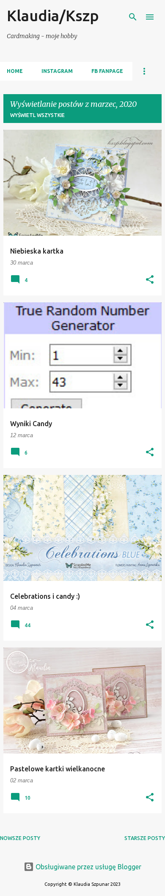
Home (15, 71)
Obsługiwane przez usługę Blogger (87, 867)
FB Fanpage (107, 71)
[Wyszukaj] (133, 17)
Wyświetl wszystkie (37, 115)
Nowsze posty (20, 838)
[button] (150, 279)
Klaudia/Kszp (53, 15)
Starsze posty (144, 838)
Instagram (57, 71)
